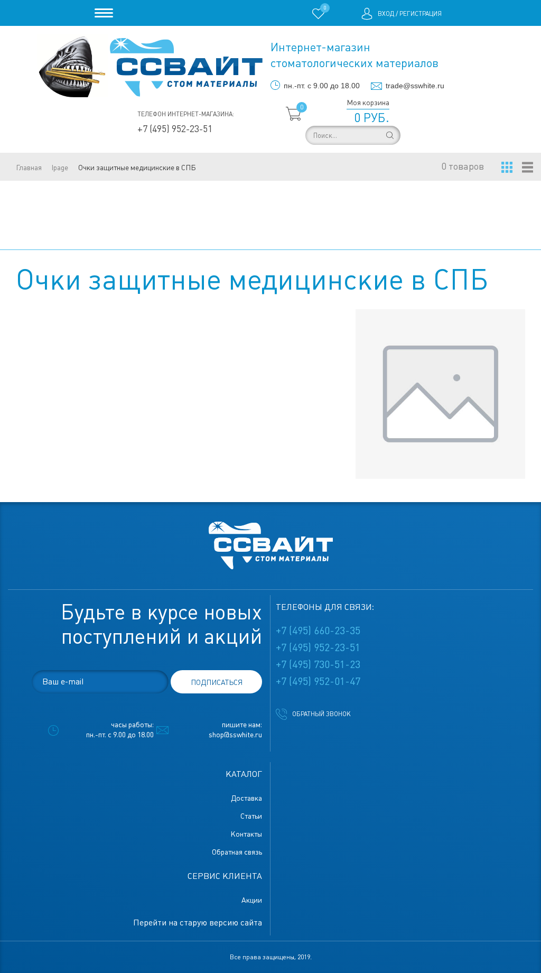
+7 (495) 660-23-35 (318, 630)
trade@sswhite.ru (415, 85)
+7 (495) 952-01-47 (318, 681)
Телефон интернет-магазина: (185, 114)
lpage (60, 167)
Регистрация (420, 13)
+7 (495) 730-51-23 (318, 664)
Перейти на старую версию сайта (197, 923)
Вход (386, 13)
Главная (29, 167)
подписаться (216, 682)
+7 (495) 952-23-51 (174, 128)
